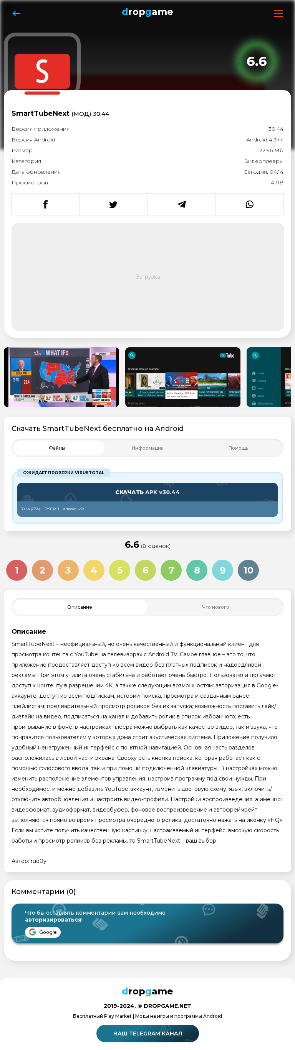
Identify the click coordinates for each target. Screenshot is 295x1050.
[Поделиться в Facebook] (45, 204)
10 (249, 570)
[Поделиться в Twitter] (113, 204)
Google (47, 932)
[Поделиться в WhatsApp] (249, 204)
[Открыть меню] (278, 13)
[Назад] (16, 13)
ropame (147, 11)
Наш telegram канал (147, 1033)
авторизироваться (53, 919)
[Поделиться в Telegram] (181, 204)
